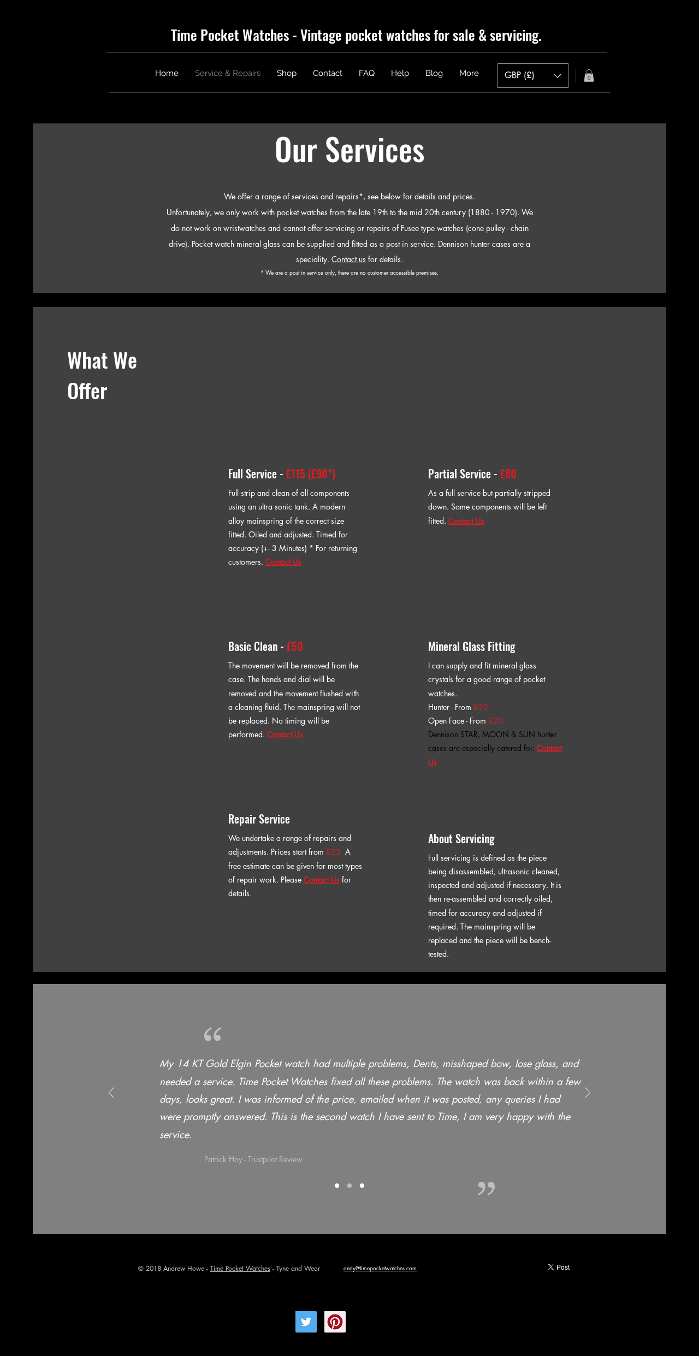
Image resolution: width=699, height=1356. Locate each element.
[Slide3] (362, 1185)
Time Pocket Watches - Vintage (256, 34)
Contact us (348, 259)
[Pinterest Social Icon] (335, 1322)
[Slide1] (337, 1185)
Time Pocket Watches (240, 1268)
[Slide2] (349, 1185)
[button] (532, 75)
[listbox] (532, 75)
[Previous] (111, 1093)
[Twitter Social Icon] (306, 1322)
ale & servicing (498, 34)
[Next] (587, 1093)
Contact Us (322, 879)
